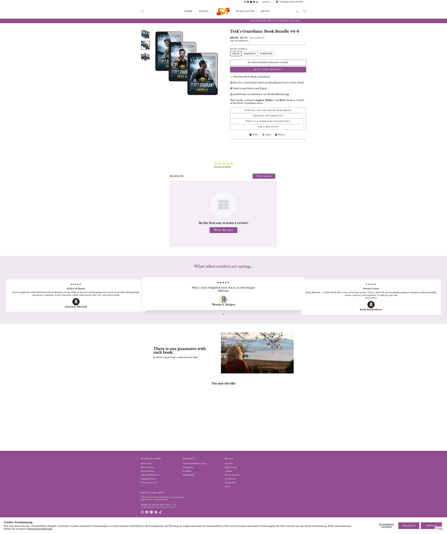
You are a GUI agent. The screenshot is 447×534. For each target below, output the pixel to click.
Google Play (230, 482)
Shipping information (268, 116)
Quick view (160, 427)
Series (204, 11)
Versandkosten (241, 40)
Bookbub (187, 471)
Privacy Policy (147, 467)
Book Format (239, 49)
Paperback (249, 53)
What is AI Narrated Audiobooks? (268, 121)
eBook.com (230, 479)
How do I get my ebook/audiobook (268, 110)
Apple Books (231, 467)
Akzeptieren (409, 525)
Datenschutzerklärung (39, 529)
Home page (146, 463)
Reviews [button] (176, 176)
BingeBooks (188, 475)
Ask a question (268, 127)
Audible (228, 471)
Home (189, 11)
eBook (235, 53)
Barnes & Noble (232, 475)
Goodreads (188, 467)
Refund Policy (147, 471)
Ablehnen (431, 525)
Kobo (227, 486)
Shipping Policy (148, 479)
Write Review (263, 176)
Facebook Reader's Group (195, 463)
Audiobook (266, 53)
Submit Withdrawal (150, 475)
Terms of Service (149, 482)
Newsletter (245, 11)
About (265, 11)
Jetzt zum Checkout (268, 69)
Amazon (229, 463)
